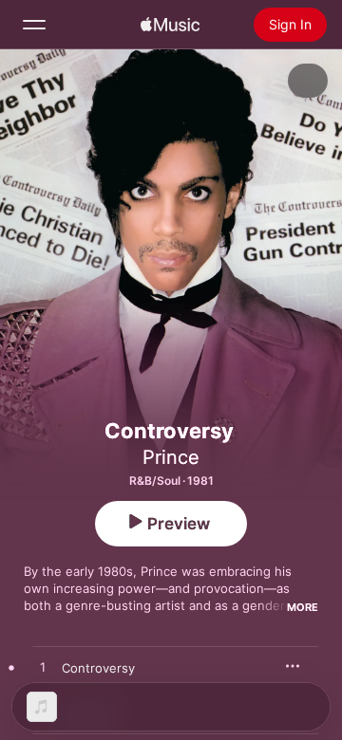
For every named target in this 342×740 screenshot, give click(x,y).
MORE (302, 607)
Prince (171, 457)
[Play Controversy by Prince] (43, 667)
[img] (170, 24)
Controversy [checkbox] (98, 667)
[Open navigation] (34, 25)
